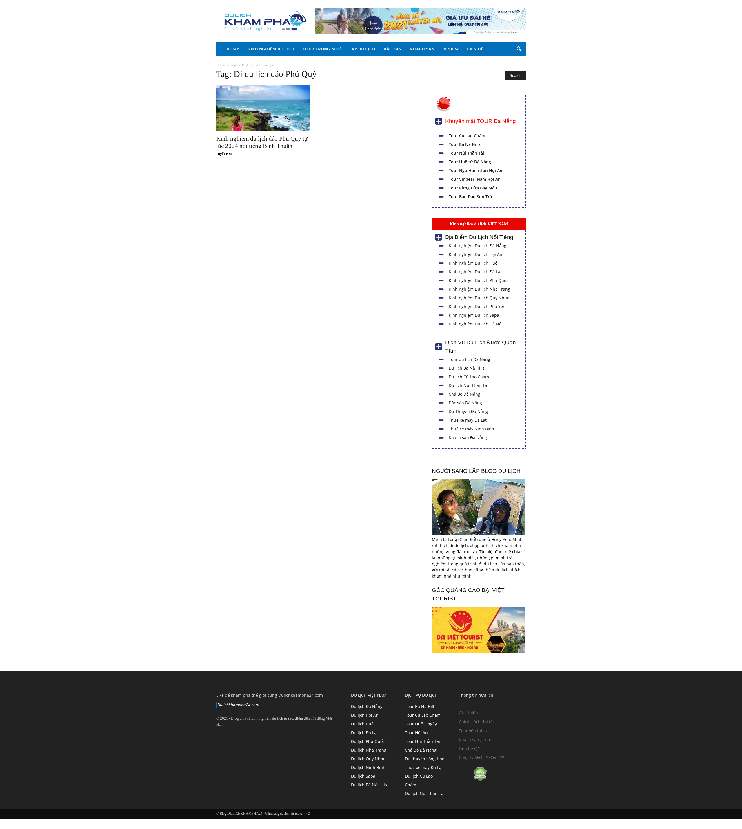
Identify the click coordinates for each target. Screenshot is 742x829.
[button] (519, 49)
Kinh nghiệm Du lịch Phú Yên (477, 306)
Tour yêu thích (473, 730)
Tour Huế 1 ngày (421, 724)
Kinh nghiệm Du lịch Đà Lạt (475, 271)
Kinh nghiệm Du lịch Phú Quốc (478, 280)
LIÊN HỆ (475, 49)
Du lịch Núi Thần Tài (468, 385)
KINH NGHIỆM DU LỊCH (270, 49)
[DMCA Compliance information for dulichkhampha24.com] (473, 779)
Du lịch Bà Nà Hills (467, 368)
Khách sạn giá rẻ (475, 739)
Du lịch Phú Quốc (368, 741)
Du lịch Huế (362, 724)
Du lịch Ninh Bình (368, 767)
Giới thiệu (468, 712)
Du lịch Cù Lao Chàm (469, 376)
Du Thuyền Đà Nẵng (468, 411)
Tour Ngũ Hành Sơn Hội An (475, 170)
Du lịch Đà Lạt (364, 732)
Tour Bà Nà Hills (465, 144)
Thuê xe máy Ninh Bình (471, 429)
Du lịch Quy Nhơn (368, 758)
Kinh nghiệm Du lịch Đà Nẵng (477, 245)
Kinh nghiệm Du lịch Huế (473, 263)
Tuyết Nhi (224, 153)
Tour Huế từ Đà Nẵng (470, 161)
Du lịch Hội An (365, 715)
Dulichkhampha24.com (238, 704)
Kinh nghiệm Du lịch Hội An (475, 254)
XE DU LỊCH (363, 49)
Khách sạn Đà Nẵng (468, 437)
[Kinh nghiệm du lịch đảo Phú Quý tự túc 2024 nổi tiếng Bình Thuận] (263, 108)
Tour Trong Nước (323, 49)
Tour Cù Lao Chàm (467, 135)
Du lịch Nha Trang (368, 750)
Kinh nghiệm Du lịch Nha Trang (479, 289)
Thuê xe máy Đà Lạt (468, 420)
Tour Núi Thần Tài (466, 153)
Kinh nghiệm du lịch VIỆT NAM (479, 224)
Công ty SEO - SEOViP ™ (481, 757)
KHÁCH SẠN (422, 49)
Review (450, 49)
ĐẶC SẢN (392, 49)
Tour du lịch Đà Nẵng (469, 359)
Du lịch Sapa (363, 776)
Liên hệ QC (469, 748)
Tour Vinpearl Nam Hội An (475, 179)
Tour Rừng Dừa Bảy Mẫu (473, 188)
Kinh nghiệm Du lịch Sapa (474, 315)
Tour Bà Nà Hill (419, 706)
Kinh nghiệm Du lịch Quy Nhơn (479, 298)
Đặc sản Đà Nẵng (465, 403)
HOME (232, 49)
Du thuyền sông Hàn (425, 758)
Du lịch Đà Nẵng (367, 706)
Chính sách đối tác (477, 721)
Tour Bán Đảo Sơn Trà (470, 196)
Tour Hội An (416, 732)
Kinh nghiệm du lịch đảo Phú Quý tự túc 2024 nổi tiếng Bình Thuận (262, 142)
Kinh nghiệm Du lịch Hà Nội (476, 324)
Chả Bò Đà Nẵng (464, 394)
